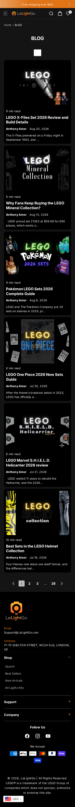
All (37, 52)
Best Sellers (13, 673)
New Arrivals (14, 680)
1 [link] (21, 583)
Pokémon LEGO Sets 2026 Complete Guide (29, 291)
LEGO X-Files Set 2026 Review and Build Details (37, 120)
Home (7, 25)
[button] (5, 13)
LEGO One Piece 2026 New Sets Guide (34, 377)
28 (53, 583)
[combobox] (13, 799)
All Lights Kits (14, 687)
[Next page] (62, 583)
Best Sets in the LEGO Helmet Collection (32, 548)
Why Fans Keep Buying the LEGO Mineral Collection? (35, 205)
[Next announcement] (69, 4)
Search (10, 666)
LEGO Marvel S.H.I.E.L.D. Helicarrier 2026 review (28, 463)
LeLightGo (28, 778)
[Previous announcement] (5, 4)
